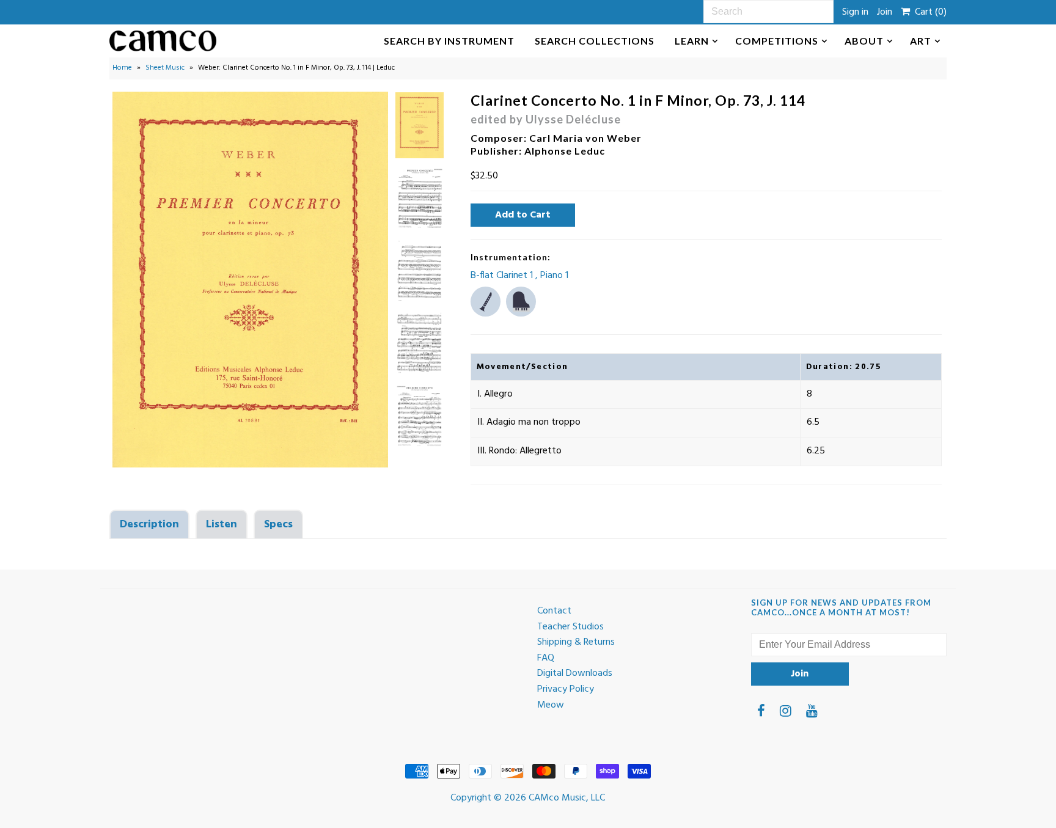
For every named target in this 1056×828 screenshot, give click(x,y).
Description (149, 524)
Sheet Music (165, 68)
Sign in (855, 12)
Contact (554, 611)
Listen (221, 524)
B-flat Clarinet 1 (503, 276)
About (864, 40)
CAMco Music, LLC (567, 798)
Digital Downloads (574, 673)
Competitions (776, 40)
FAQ (545, 658)
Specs (278, 524)
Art (920, 40)
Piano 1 (554, 276)
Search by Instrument (449, 40)
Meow (550, 705)
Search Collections (594, 40)
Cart (928, 12)
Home (122, 68)
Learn (692, 40)
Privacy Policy (565, 689)
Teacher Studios (570, 627)
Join (884, 12)
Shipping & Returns (576, 642)
